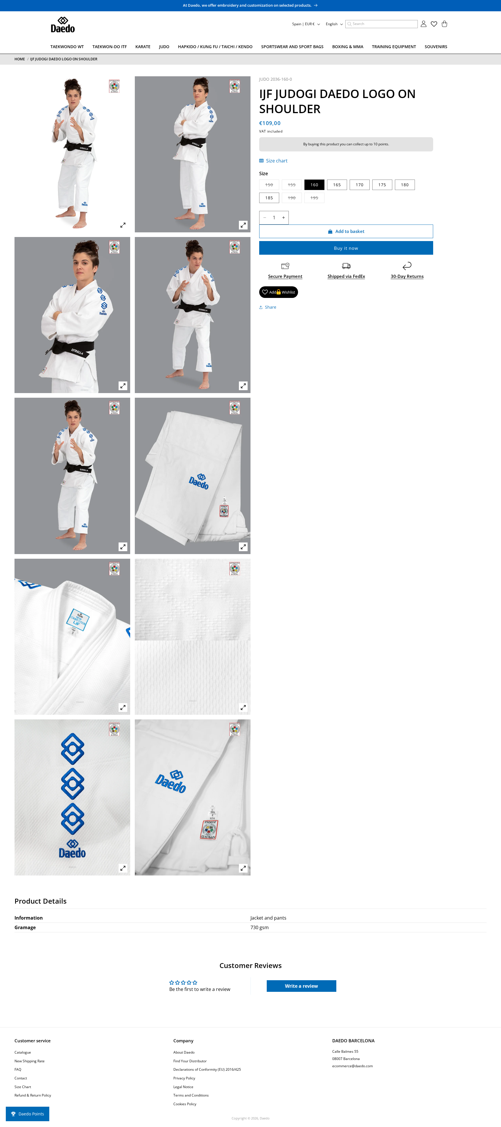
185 (269, 197)
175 (382, 184)
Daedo (265, 1118)
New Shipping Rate (29, 1061)
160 (314, 184)
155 (295, 185)
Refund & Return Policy (32, 1095)
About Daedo (184, 1052)
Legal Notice (183, 1086)
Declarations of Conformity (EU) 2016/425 (207, 1069)
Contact (20, 1078)
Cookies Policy (184, 1103)
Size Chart (22, 1086)
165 (337, 184)
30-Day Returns (407, 276)
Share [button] (270, 307)
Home (19, 59)
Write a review (301, 986)
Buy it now (346, 248)
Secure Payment (285, 276)
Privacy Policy (184, 1078)
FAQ (17, 1069)
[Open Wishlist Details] (434, 24)
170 (360, 184)
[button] (381, 24)
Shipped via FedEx (346, 276)
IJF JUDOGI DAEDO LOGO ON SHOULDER (63, 59)
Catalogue (22, 1052)
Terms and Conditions (191, 1095)
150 (272, 185)
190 (295, 198)
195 (317, 198)
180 (405, 184)
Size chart (276, 160)
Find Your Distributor (190, 1061)
